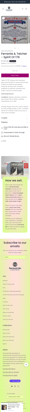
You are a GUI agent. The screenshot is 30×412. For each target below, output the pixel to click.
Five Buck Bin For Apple (10, 375)
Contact (5, 302)
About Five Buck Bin (8, 284)
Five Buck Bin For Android (11, 372)
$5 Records (6, 330)
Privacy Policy (7, 316)
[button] (3, 9)
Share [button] (4, 141)
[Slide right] (18, 48)
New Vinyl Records (8, 340)
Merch (4, 344)
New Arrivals (6, 333)
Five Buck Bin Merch (9, 369)
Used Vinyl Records (8, 337)
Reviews (5, 280)
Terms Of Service (8, 319)
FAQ (4, 288)
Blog (4, 298)
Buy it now (15, 75)
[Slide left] (11, 48)
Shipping (3, 63)
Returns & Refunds (8, 312)
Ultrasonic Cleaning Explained (12, 291)
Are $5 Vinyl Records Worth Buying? (13, 295)
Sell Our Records (8, 305)
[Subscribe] (25, 257)
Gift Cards (6, 309)
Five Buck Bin (14, 401)
